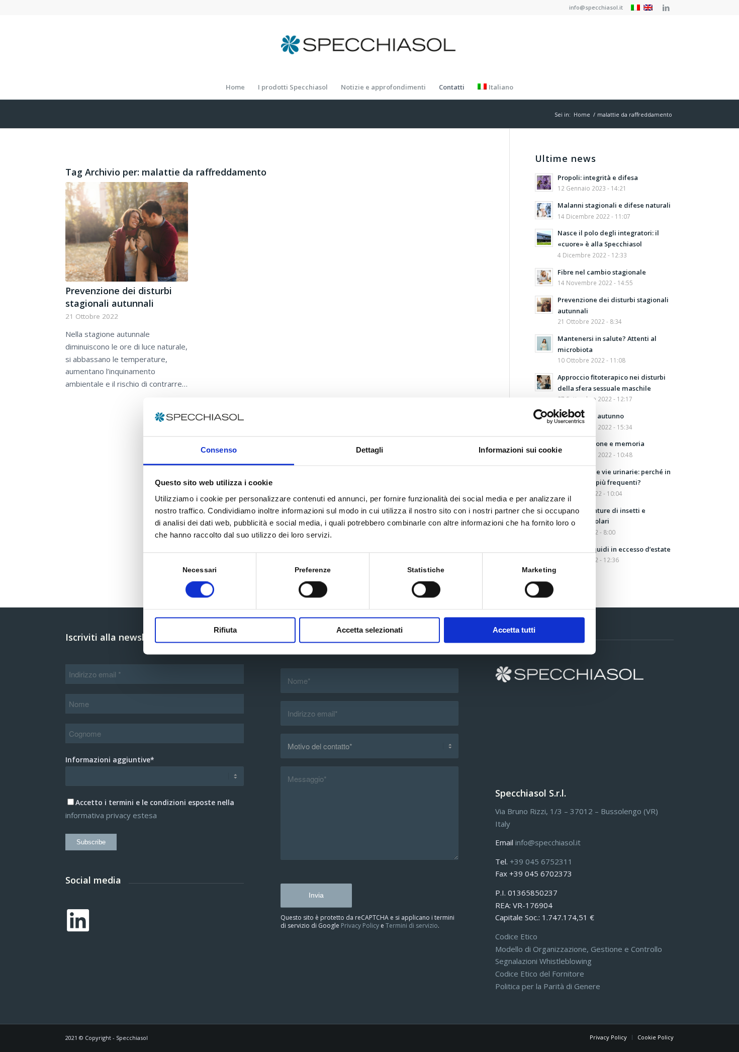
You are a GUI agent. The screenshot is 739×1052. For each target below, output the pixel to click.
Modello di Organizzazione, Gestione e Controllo (578, 949)
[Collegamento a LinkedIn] (666, 7)
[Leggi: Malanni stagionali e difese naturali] (544, 210)
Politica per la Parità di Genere (547, 986)
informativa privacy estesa (111, 815)
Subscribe (91, 842)
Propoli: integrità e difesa (598, 177)
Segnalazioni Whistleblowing (543, 961)
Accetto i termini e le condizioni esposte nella (154, 802)
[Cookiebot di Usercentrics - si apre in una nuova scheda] (541, 416)
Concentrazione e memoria (601, 443)
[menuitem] (593, 7)
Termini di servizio (412, 925)
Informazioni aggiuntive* (109, 759)
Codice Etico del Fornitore (539, 974)
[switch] (313, 590)
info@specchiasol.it (596, 7)
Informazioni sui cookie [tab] (520, 450)
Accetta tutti (514, 630)
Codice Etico (516, 936)
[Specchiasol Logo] (369, 44)
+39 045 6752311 (541, 861)
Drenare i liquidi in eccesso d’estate (614, 549)
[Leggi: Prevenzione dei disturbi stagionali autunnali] (544, 305)
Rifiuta (225, 630)
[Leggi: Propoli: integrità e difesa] (544, 182)
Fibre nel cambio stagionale (602, 272)
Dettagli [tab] (370, 450)
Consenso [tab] (219, 450)
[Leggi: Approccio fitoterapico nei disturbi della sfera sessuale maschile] (544, 382)
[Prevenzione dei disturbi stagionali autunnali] (126, 232)
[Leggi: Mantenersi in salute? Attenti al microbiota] (544, 343)
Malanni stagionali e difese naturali (614, 205)
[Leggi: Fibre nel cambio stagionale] (544, 277)
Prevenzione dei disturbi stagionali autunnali (118, 297)
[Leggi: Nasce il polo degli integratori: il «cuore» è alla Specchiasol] (544, 238)
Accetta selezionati (369, 630)
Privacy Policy (360, 925)
